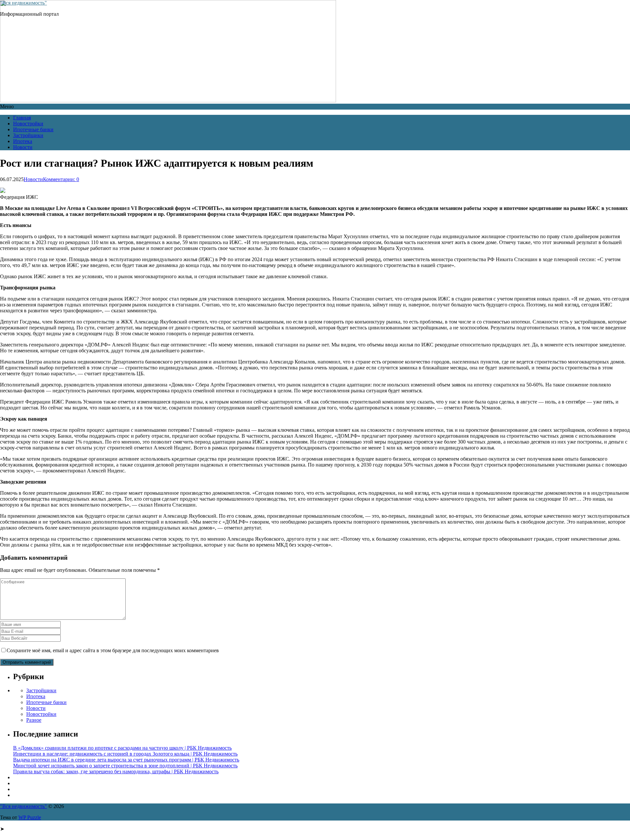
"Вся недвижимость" (23, 3)
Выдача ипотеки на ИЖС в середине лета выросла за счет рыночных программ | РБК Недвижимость (126, 759)
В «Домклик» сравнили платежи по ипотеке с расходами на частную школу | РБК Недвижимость (122, 748)
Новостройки (28, 123)
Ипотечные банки (33, 129)
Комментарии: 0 (61, 179)
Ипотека (22, 141)
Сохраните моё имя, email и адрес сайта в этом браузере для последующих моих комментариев (113, 650)
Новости (22, 147)
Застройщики (28, 135)
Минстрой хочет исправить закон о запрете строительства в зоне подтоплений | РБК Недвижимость (125, 765)
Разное (33, 720)
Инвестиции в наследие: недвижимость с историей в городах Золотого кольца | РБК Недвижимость (125, 754)
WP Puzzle (29, 817)
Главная (22, 117)
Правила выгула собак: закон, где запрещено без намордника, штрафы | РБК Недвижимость (116, 771)
